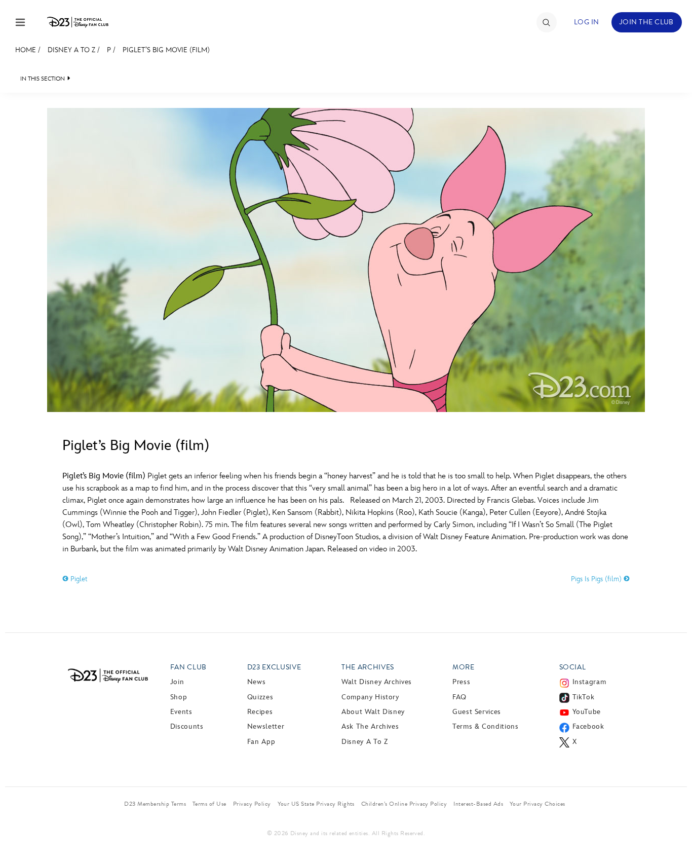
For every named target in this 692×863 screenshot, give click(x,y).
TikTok (583, 697)
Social (572, 667)
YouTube (586, 711)
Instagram (589, 682)
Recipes (260, 711)
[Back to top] (672, 834)
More (463, 667)
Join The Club (647, 22)
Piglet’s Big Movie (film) (166, 50)
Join (177, 682)
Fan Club (188, 667)
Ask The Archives (370, 726)
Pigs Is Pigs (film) (597, 579)
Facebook (588, 726)
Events (181, 711)
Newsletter (265, 726)
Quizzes (260, 697)
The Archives (367, 667)
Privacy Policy (252, 803)
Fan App (261, 741)
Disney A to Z (71, 50)
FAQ (459, 697)
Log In (586, 22)
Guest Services (476, 711)
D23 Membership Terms (155, 803)
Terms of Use (209, 803)
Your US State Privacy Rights (316, 803)
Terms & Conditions (485, 726)
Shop (178, 697)
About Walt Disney (373, 711)
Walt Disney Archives (376, 682)
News (256, 682)
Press (461, 682)
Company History (370, 697)
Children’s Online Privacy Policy (404, 803)
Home (25, 50)
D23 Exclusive (274, 667)
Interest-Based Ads (478, 803)
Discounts (187, 726)
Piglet (78, 579)
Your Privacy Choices (537, 803)
